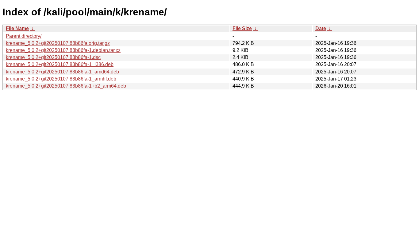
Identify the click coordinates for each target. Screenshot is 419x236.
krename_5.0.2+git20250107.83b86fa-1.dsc (53, 57)
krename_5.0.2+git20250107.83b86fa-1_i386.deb (59, 64)
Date (320, 28)
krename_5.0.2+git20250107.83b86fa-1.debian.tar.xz (63, 50)
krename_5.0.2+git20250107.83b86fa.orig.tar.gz (58, 43)
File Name (17, 28)
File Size (242, 28)
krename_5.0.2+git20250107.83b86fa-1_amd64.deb (62, 71)
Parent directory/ (23, 36)
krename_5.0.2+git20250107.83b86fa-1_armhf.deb (61, 78)
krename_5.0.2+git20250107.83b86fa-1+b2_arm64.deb (66, 85)
